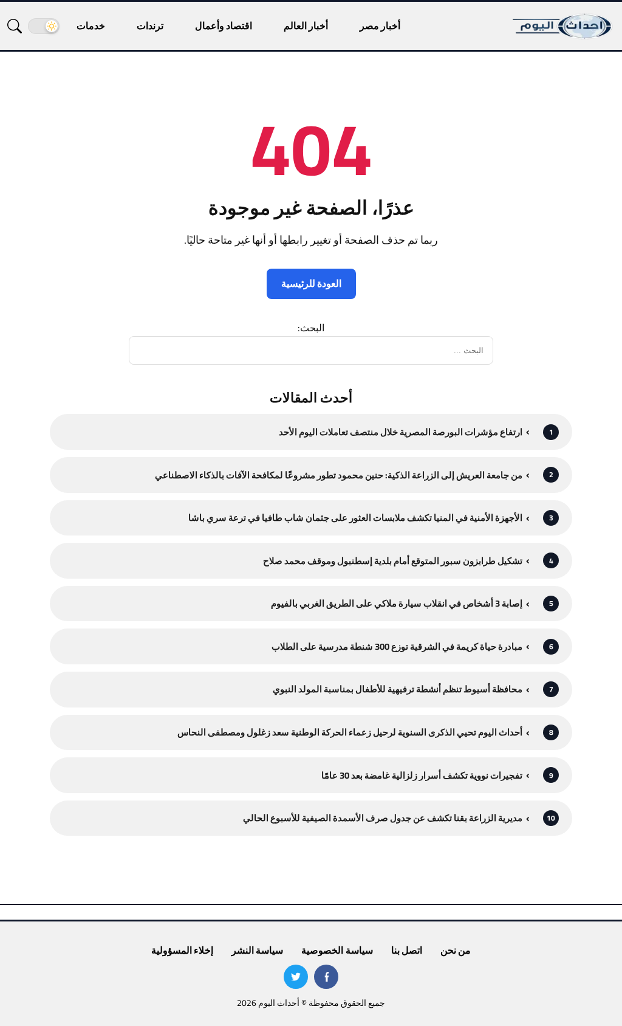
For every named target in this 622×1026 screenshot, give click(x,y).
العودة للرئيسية (311, 283)
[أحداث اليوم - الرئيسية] (563, 26)
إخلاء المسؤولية (182, 950)
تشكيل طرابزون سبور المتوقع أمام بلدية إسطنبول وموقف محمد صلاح (392, 561)
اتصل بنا (406, 950)
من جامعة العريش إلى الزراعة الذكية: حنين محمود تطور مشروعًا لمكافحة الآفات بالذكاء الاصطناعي (338, 475)
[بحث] (14, 26)
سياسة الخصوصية (336, 950)
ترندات (150, 25)
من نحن (455, 950)
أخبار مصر (380, 25)
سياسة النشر (257, 950)
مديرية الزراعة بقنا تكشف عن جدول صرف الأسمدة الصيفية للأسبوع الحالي (382, 818)
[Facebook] (326, 977)
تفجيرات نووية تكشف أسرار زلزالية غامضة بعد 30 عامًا (421, 775)
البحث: (311, 327)
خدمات (91, 25)
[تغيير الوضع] (44, 26)
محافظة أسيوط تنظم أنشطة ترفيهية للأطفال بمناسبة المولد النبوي (397, 689)
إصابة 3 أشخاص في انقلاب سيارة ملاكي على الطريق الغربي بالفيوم (396, 603)
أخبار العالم (306, 25)
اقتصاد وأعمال (223, 25)
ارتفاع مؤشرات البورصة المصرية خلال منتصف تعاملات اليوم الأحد (400, 432)
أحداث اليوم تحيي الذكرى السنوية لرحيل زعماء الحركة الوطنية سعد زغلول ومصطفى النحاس (349, 732)
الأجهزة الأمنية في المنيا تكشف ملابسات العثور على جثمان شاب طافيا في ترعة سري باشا (355, 517)
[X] (296, 977)
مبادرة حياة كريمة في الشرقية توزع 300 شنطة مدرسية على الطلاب (397, 646)
